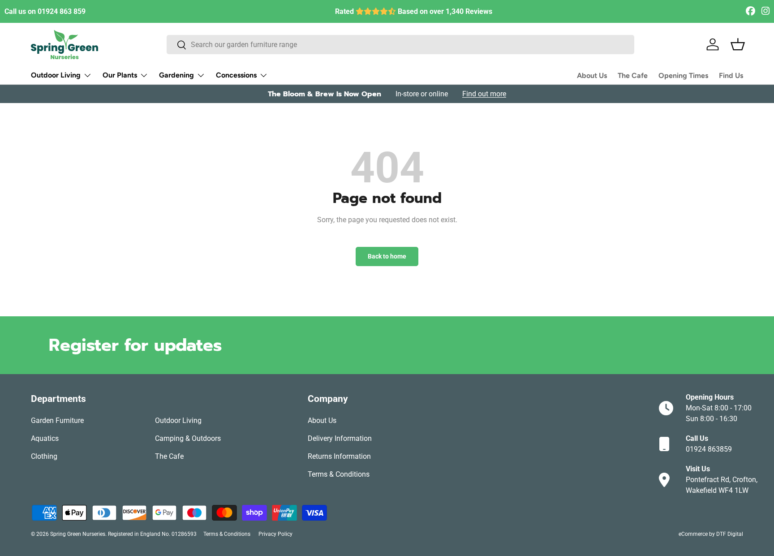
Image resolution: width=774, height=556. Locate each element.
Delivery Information (340, 438)
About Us (592, 75)
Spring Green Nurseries (77, 534)
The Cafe (633, 75)
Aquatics (45, 438)
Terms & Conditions (339, 474)
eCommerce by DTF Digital (711, 534)
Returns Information (339, 456)
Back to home (387, 256)
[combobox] (400, 44)
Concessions (236, 75)
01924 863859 (709, 449)
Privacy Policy (275, 534)
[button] (738, 44)
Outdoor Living (56, 75)
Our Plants (120, 75)
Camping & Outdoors (188, 438)
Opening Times (683, 75)
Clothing (44, 456)
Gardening (176, 75)
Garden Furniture (57, 420)
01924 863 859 (62, 11)
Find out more (484, 94)
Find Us (731, 75)
